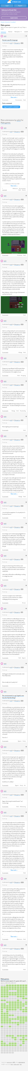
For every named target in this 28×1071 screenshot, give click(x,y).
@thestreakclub (22, 1062)
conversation (19, 100)
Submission (3, 31)
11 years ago (4, 45)
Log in (7, 5)
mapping (24, 375)
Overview (10, 31)
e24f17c (13, 1062)
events (24, 190)
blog (21, 1064)
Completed (13, 22)
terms (12, 1064)
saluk (11, 43)
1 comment (4, 189)
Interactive (7, 22)
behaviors (15, 188)
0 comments (5, 100)
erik (25, 100)
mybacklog (23, 411)
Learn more (14, 18)
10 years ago (4, 134)
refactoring (23, 806)
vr (25, 785)
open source (9, 1062)
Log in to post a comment (11, 107)
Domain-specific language (10, 40)
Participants (17, 31)
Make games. (5, 25)
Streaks (2, 22)
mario (24, 603)
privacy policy (16, 1064)
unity (24, 741)
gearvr (24, 658)
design (20, 352)
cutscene (20, 255)
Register (20, 5)
